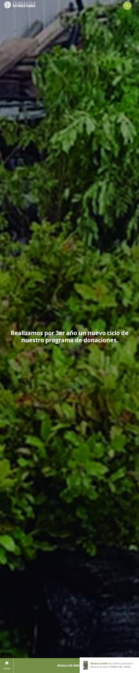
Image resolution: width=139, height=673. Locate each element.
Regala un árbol (69, 665)
